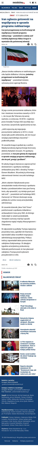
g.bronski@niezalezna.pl (22, 390)
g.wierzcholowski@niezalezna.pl (12, 384)
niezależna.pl (5, 12)
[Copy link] (35, 44)
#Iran (4, 260)
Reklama (15, 441)
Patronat (7, 441)
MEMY (34, 8)
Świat (13, 12)
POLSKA (14, 8)
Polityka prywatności (27, 441)
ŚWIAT (21, 8)
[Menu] (2, 2)
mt (6, 44)
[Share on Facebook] (28, 44)
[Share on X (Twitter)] (32, 44)
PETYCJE (28, 8)
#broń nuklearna (14, 260)
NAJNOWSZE (6, 8)
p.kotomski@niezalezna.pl (20, 392)
